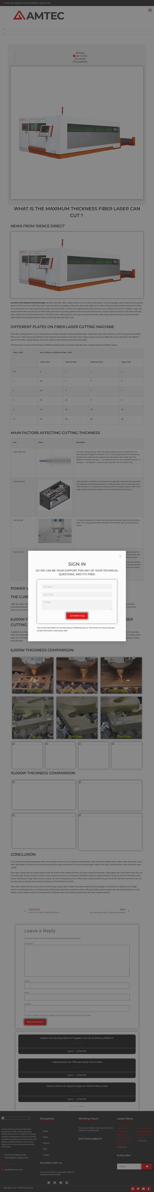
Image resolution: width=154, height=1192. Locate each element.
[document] (77, 596)
